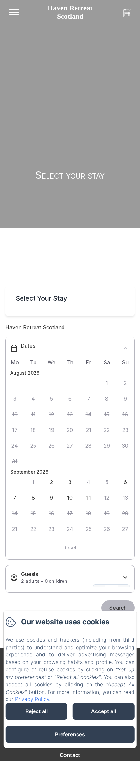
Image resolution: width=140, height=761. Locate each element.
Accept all (103, 711)
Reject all (36, 711)
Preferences (70, 734)
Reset (70, 547)
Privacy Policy (32, 699)
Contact (70, 754)
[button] (107, 383)
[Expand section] (125, 577)
